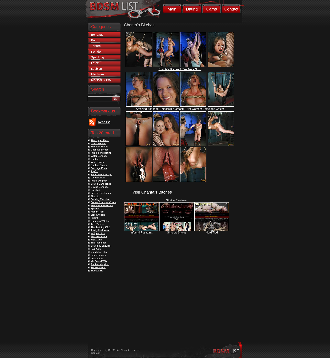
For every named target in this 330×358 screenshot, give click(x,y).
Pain (94, 40)
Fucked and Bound (101, 152)
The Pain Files (98, 242)
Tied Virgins (97, 224)
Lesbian (96, 68)
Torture (96, 46)
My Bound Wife (99, 261)
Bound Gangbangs (101, 183)
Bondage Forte (99, 168)
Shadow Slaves (176, 232)
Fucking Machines (101, 199)
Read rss (104, 122)
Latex (95, 63)
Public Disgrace (99, 180)
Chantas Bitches (99, 149)
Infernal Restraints (142, 232)
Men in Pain (97, 211)
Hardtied (95, 190)
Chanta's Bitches (156, 192)
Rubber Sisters (99, 165)
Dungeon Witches (100, 221)
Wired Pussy (97, 162)
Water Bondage (99, 155)
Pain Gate (96, 248)
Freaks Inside (98, 267)
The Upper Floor (100, 140)
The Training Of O (100, 227)
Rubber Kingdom (100, 264)
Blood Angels (98, 214)
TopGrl (94, 171)
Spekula (95, 208)
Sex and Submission (102, 205)
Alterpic (95, 196)
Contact (231, 9)
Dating (192, 9)
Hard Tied (212, 232)
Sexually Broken (99, 146)
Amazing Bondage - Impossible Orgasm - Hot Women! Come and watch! (180, 108)
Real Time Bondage (101, 174)
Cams (211, 9)
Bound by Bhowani (101, 245)
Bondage (97, 34)
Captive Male (98, 177)
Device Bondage (100, 186)
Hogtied (95, 159)
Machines (97, 74)
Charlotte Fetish (99, 252)
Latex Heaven (98, 255)
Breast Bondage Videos (103, 202)
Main (172, 9)
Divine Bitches (98, 143)
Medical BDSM (101, 80)
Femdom (97, 51)
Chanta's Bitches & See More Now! (179, 69)
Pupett (94, 217)
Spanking (97, 57)
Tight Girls (96, 239)
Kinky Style (97, 270)
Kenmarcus (97, 258)
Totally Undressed (100, 230)
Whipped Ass (98, 233)
